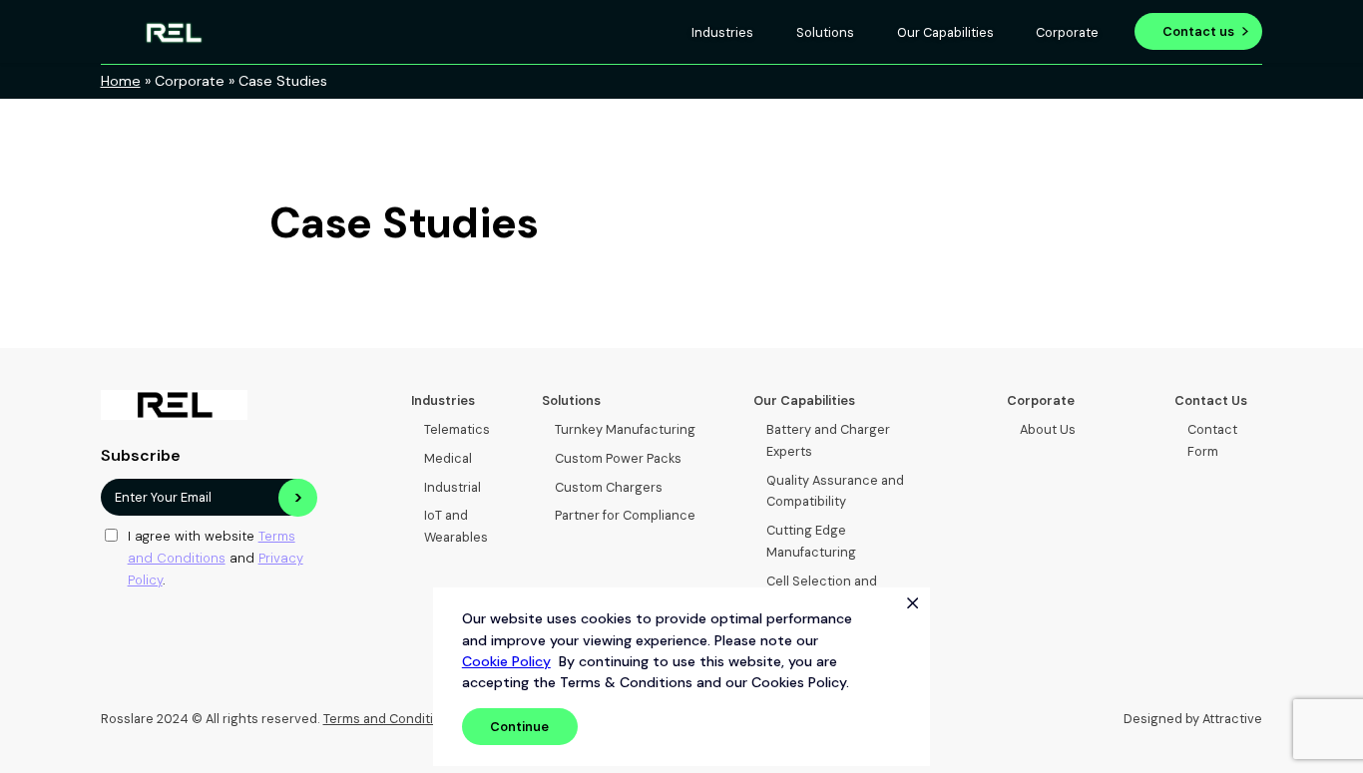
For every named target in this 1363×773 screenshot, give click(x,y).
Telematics (457, 429)
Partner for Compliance (625, 515)
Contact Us (1210, 400)
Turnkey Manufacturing (625, 429)
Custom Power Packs (618, 458)
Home (121, 81)
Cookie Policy (506, 661)
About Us (1048, 429)
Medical (448, 458)
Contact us (1198, 31)
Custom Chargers (609, 487)
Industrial (452, 487)
